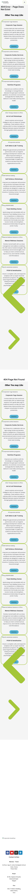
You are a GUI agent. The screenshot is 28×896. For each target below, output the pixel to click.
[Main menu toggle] (24, 2)
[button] (14, 296)
